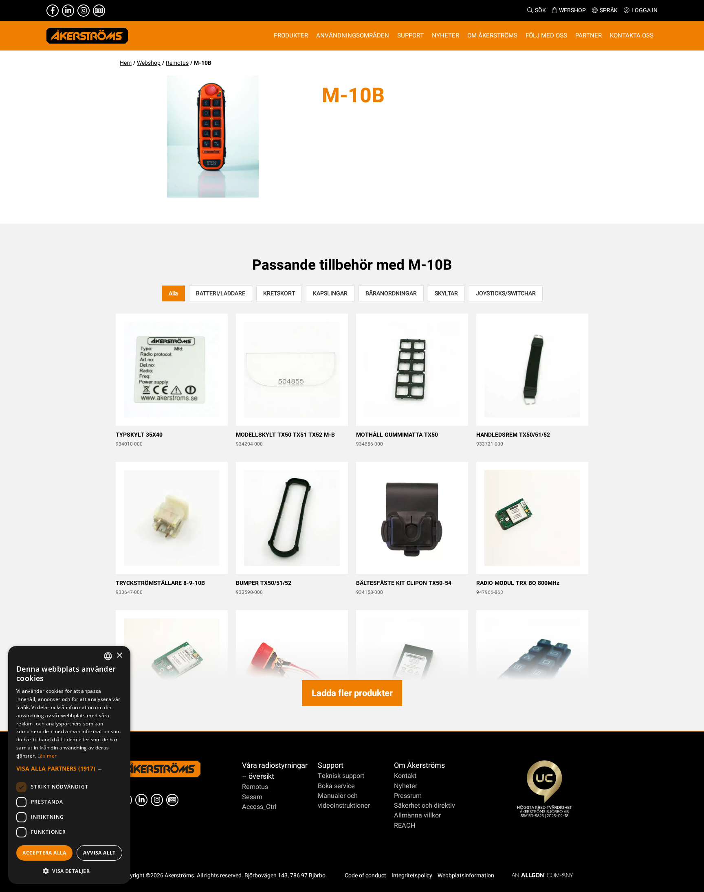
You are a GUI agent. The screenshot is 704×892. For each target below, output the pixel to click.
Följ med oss (546, 35)
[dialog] (69, 765)
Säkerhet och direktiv (424, 806)
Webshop (572, 10)
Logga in (644, 10)
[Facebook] (52, 10)
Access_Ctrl (259, 807)
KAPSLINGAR (330, 293)
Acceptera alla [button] (44, 852)
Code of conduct (365, 875)
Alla (173, 293)
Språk (609, 10)
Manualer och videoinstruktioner (344, 801)
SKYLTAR (446, 293)
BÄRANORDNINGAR (391, 293)
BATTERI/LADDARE (220, 293)
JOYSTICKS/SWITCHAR (506, 293)
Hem (126, 63)
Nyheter (405, 786)
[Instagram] (83, 10)
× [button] (119, 656)
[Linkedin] (68, 10)
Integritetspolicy (412, 875)
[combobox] (108, 656)
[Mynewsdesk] (99, 10)
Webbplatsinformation (466, 875)
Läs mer (47, 755)
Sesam (252, 797)
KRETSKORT (279, 293)
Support (330, 765)
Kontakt (405, 776)
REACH (405, 825)
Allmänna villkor (417, 815)
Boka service (336, 786)
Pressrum (408, 796)
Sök (540, 10)
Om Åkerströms (419, 765)
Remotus (177, 63)
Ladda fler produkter (352, 693)
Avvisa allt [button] (99, 852)
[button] (69, 768)
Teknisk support (341, 776)
